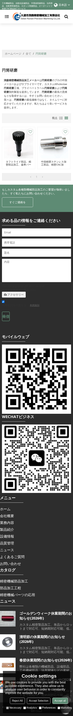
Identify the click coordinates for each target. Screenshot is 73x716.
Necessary (15, 707)
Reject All (17, 700)
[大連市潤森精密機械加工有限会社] (36, 16)
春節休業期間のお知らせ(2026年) (45, 660)
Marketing (66, 707)
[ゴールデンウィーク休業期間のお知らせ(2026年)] (8, 618)
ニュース (7, 550)
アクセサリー (15, 294)
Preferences (49, 707)
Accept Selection (38, 700)
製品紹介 (7, 529)
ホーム (5, 509)
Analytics (31, 707)
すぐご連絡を (17, 202)
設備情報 (7, 536)
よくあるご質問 (12, 556)
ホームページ (13, 53)
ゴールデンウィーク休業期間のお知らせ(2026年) (45, 615)
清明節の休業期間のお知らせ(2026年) (42, 639)
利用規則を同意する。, (20, 305)
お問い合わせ (10, 563)
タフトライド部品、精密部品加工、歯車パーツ (18, 164)
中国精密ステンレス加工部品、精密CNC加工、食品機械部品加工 (53, 164)
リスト (61, 118)
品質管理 (7, 543)
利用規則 (34, 305)
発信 (5, 316)
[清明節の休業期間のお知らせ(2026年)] (8, 642)
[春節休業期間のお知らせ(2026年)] (8, 665)
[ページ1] (30, 177)
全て (28, 53)
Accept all (60, 700)
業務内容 (7, 522)
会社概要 (7, 515)
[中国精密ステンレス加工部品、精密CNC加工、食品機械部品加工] (54, 143)
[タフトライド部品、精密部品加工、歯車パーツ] (18, 143)
